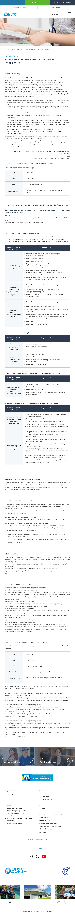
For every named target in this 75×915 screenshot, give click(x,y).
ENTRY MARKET (47, 799)
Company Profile (11, 805)
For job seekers (11, 791)
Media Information (14, 808)
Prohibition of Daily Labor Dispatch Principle (20, 820)
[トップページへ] (16, 873)
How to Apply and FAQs (48, 823)
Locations (11, 816)
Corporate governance (15, 813)
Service (42, 791)
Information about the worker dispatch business (51, 828)
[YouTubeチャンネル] (44, 857)
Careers (42, 812)
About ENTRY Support (15, 823)
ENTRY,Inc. (31, 911)
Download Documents (38, 839)
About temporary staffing (17, 811)
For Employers (10, 794)
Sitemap (42, 832)
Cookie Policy (44, 820)
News (41, 805)
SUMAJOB (45, 796)
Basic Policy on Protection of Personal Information (54, 816)
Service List (46, 794)
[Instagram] (31, 857)
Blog (43, 808)
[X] (37, 857)
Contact (39, 848)
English (57, 14)
